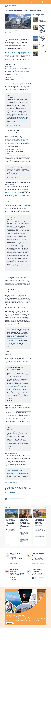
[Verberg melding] (49, 2)
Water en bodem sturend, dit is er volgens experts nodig (42, 46)
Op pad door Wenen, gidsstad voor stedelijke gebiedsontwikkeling (11, 522)
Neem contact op (35, 580)
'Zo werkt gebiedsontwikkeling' (14, 470)
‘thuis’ (20, 433)
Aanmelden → (10, 623)
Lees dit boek (22, 118)
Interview (22, 543)
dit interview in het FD (15, 120)
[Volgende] (45, 507)
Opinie (36, 543)
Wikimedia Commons (12, 482)
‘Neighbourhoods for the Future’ (23, 411)
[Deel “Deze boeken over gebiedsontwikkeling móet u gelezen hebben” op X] (5, 492)
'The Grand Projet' (10, 68)
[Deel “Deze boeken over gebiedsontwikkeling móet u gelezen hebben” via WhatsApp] (7, 492)
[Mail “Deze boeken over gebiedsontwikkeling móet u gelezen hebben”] (14, 492)
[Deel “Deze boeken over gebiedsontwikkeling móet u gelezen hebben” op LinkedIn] (12, 492)
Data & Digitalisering (15, 125)
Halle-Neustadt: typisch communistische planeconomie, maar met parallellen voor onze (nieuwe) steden (42, 29)
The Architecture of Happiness (14, 221)
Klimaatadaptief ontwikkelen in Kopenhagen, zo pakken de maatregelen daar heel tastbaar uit (42, 55)
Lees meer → (38, 2)
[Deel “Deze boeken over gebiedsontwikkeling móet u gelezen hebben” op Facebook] (10, 492)
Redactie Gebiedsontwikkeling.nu (12, 30)
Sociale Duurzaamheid (15, 177)
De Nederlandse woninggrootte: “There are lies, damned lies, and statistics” (39, 522)
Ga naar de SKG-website (15, 579)
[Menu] (44, 6)
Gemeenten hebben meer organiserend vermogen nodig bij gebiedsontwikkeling (25, 523)
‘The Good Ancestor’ (21, 277)
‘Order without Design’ (10, 455)
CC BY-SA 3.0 (24, 488)
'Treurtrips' (12, 81)
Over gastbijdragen (14, 563)
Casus (7, 543)
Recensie (6, 39)
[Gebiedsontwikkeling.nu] (23, 6)
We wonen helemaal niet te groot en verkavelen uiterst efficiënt (42, 19)
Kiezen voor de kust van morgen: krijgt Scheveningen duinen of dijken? (42, 38)
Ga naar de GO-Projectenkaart (38, 563)
